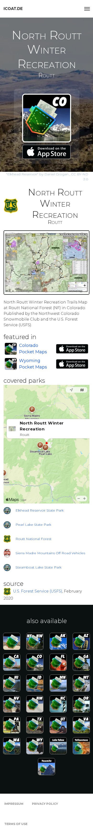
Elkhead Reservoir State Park (40, 510)
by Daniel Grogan (37, 174)
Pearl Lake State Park (33, 524)
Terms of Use (15, 824)
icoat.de (13, 8)
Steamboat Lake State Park (39, 567)
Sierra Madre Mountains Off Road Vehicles (50, 553)
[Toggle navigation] (87, 9)
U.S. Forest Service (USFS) (37, 591)
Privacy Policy (45, 804)
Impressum (13, 804)
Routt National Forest (34, 539)
